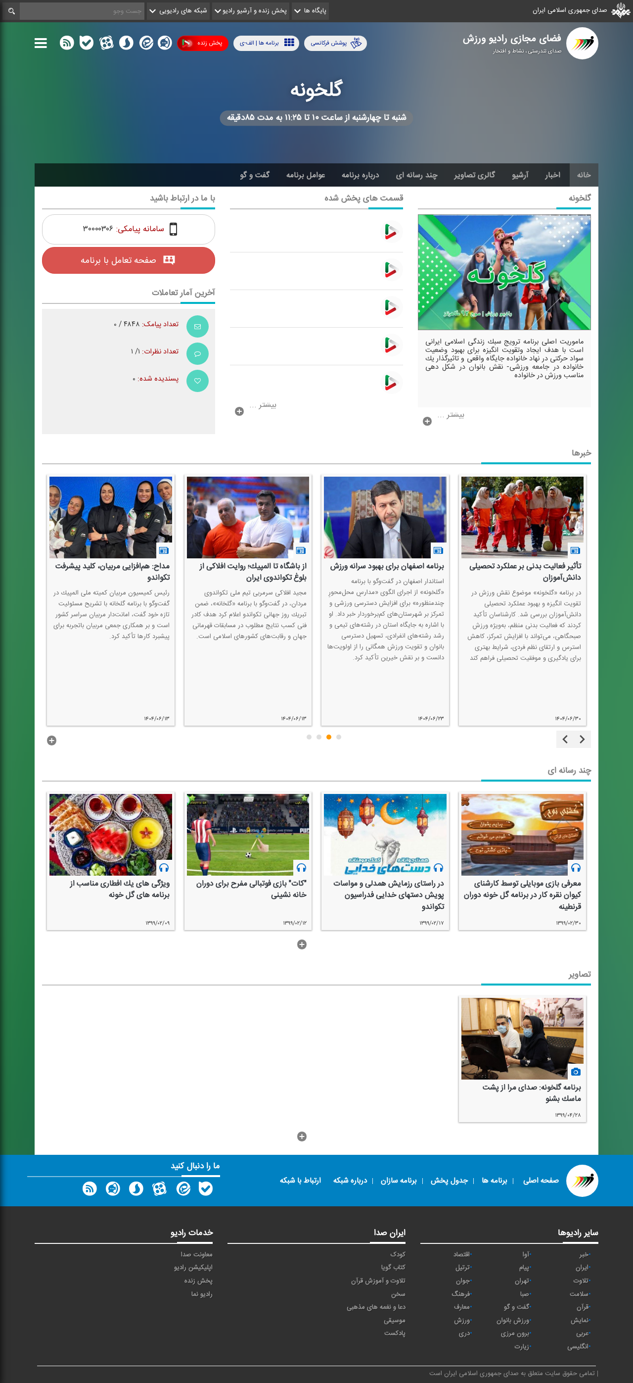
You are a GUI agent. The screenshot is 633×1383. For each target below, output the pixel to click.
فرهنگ (461, 1294)
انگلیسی (577, 1346)
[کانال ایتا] (145, 45)
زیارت (522, 1346)
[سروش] (126, 45)
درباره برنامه (360, 175)
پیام (524, 1267)
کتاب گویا (393, 1267)
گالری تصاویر (474, 175)
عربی (582, 1333)
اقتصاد (461, 1254)
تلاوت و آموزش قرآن (378, 1281)
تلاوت (581, 1281)
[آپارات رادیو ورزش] (159, 1191)
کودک (398, 1254)
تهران (522, 1281)
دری (464, 1333)
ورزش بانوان (513, 1320)
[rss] (66, 45)
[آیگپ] (165, 45)
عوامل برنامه (305, 175)
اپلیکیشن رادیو (193, 1267)
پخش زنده (209, 43)
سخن (398, 1294)
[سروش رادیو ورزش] (136, 1191)
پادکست (395, 1333)
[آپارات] (106, 45)
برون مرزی (515, 1333)
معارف (462, 1307)
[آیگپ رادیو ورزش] (112, 1191)
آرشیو (520, 175)
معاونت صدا (197, 1254)
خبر (584, 1254)
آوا (526, 1254)
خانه (584, 175)
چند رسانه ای (417, 175)
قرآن (582, 1307)
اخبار (552, 175)
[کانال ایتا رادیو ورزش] (182, 1191)
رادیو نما (202, 1294)
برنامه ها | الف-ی (259, 43)
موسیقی (395, 1320)
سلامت (579, 1294)
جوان (463, 1281)
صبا (524, 1294)
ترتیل (462, 1267)
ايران (582, 1267)
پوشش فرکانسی (329, 43)
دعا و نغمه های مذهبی (376, 1307)
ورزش (462, 1320)
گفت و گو (255, 175)
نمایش (579, 1320)
